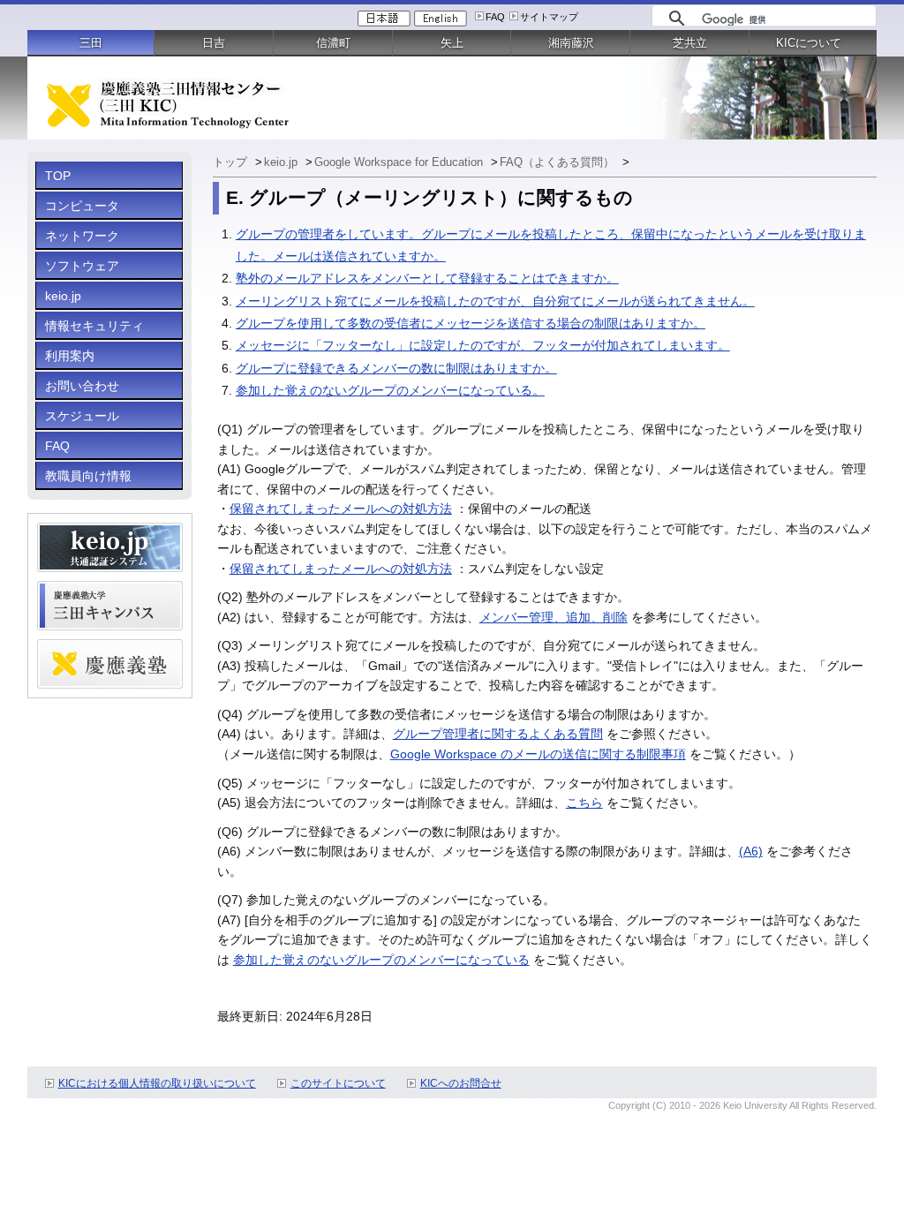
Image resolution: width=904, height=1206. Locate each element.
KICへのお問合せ (460, 1083)
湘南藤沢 (571, 42)
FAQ (495, 16)
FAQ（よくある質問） (559, 162)
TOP (58, 176)
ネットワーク (82, 236)
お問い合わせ (82, 386)
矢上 (452, 42)
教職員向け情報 (88, 476)
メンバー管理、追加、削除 (553, 617)
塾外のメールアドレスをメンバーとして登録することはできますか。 (427, 278)
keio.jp (63, 296)
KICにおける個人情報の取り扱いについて (157, 1083)
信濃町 (333, 42)
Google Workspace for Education (400, 162)
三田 (90, 42)
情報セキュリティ (94, 326)
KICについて (808, 42)
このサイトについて (338, 1083)
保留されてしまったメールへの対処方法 (341, 508)
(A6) (751, 851)
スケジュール (82, 416)
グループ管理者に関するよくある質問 (498, 734)
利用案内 (69, 356)
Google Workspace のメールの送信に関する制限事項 (538, 754)
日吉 (213, 42)
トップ (232, 162)
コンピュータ (82, 206)
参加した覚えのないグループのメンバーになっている (381, 960)
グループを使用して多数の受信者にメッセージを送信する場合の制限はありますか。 (470, 323)
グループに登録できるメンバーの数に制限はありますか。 (396, 368)
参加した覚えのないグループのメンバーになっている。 (390, 390)
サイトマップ (549, 16)
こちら (584, 802)
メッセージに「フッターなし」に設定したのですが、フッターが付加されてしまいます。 (483, 345)
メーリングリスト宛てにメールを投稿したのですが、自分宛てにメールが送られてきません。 (495, 301)
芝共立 (690, 42)
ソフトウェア (82, 266)
